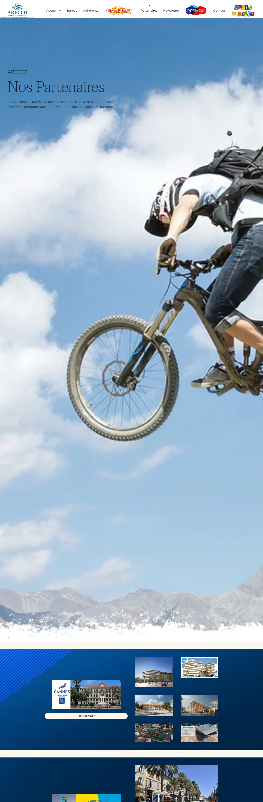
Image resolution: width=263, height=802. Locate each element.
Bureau (72, 10)
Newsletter (171, 10)
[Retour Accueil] (18, 10)
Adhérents (90, 10)
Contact (219, 10)
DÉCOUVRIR (86, 716)
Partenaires (149, 10)
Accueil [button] (51, 10)
